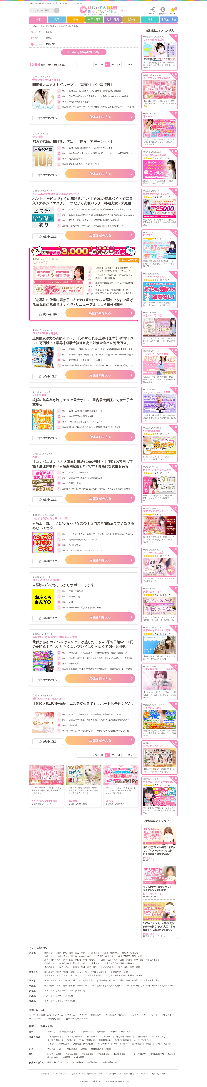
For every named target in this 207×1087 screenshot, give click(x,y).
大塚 (65, 953)
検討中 (173, 11)
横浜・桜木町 (91, 972)
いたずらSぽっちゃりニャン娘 (50, 518)
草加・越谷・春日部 (129, 980)
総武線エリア (50, 963)
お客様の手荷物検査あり (58, 1044)
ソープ (32, 1015)
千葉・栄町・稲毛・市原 (96, 985)
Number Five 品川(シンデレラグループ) (163, 193)
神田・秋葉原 (89, 960)
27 (167, 634)
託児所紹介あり (158, 1036)
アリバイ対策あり (87, 1040)
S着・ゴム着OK (121, 1044)
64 (118, 64)
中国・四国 (94, 19)
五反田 (127, 956)
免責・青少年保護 (158, 1074)
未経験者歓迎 (119, 1054)
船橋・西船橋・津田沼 (73, 985)
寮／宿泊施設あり (55, 1040)
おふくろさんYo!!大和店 (46, 580)
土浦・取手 (62, 990)
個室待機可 (107, 1036)
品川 (120, 956)
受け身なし (137, 1044)
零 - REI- (147, 116)
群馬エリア (49, 996)
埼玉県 (32, 980)
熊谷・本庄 (88, 980)
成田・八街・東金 (165, 985)
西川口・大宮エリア (53, 980)
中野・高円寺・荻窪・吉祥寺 (119, 963)
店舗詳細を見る (100, 116)
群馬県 (32, 996)
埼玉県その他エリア (108, 980)
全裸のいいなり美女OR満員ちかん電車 (54, 637)
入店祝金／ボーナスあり (120, 1031)
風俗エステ (96, 1015)
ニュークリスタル (152, 707)
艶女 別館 (37, 136)
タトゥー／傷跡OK (137, 1054)
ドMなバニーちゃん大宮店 (156, 392)
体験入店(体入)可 (54, 1062)
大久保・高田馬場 (130, 953)
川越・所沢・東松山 (148, 980)
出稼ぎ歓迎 (79, 1057)
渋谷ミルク (149, 934)
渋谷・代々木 (63, 956)
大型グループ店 (54, 1049)
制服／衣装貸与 (122, 1040)
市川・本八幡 (114, 985)
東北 (150, 19)
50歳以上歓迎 (103, 1054)
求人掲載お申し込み (113, 1074)
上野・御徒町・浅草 (129, 960)
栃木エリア (49, 1001)
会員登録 (162, 14)
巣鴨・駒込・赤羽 (77, 953)
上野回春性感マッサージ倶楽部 (159, 669)
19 (167, 197)
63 (113, 64)
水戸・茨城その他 (77, 990)
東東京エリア (109, 967)
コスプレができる (141, 1040)
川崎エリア (116, 972)
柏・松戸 (152, 985)
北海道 (131, 19)
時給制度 (101, 1031)
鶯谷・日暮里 (146, 960)
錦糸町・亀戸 (65, 963)
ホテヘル (59, 1015)
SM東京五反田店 (151, 430)
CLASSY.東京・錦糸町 (45, 333)
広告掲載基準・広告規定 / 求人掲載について (87, 1074)
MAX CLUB (39, 395)
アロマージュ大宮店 (153, 552)
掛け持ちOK (52, 1057)
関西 (57, 19)
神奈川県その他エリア (97, 975)
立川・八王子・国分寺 (69, 967)
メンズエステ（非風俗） (116, 1015)
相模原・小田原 (135, 975)
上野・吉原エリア (109, 960)
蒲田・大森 (137, 956)
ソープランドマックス (154, 894)
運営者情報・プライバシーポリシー (54, 1074)
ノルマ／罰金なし (75, 1036)
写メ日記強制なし (55, 1036)
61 (102, 64)
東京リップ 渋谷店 (152, 315)
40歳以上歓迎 (87, 1054)
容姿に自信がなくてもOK (161, 1054)
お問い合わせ (129, 1074)
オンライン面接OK (75, 1062)
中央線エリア (97, 963)
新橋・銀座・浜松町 (72, 960)
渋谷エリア (49, 956)
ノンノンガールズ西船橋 (155, 354)
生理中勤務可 (142, 1036)
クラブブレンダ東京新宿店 (44, 801)
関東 (123, 10)
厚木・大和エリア (52, 975)
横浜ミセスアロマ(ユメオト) (48, 698)
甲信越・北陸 (168, 19)
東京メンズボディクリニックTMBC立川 (163, 511)
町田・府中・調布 (89, 967)
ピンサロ (154, 1015)
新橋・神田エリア (52, 960)
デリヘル (71, 1015)
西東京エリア (50, 967)
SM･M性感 (166, 1015)
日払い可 (51, 1031)
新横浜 (101, 972)
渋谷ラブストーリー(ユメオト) (158, 469)
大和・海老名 (75, 975)
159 (130, 64)
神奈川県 (33, 972)
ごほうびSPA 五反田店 (154, 155)
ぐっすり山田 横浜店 (153, 39)
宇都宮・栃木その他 (66, 1001)
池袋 (59, 953)
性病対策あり (105, 1040)
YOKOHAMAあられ (153, 276)
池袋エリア (49, 953)
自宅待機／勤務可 (124, 1036)
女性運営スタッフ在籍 (83, 1044)
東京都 (32, 953)
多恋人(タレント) (152, 591)
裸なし (149, 1044)
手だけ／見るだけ (164, 1044)
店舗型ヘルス (45, 1015)
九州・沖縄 (113, 19)
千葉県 (32, 985)
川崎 (126, 972)
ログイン (152, 14)
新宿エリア (96, 953)
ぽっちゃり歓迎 (54, 1054)
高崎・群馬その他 (65, 996)
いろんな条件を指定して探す (85, 52)
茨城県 (32, 990)
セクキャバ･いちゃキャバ (76, 1019)
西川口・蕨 (70, 980)
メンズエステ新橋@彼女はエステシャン (55, 193)
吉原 (155, 960)
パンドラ (148, 858)
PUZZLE (147, 235)
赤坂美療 (73, 801)
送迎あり (71, 1040)
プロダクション (54, 1019)
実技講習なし (93, 1062)
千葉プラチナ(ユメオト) (46, 79)
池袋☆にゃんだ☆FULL (155, 746)
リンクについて (143, 1074)
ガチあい (110, 801)
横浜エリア (49, 972)
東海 (75, 19)
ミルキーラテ (40, 262)
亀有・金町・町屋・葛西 (129, 967)
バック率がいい (86, 1031)
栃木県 (32, 1001)
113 (168, 238)
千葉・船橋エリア (52, 985)
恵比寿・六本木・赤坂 (81, 956)
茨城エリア (49, 990)
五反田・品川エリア (106, 956)
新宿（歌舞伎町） (112, 953)
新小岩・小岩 (79, 963)
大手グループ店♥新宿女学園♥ (158, 782)
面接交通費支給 (110, 1062)
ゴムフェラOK (103, 1044)
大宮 (79, 980)
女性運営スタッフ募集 (101, 1049)
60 (96, 64)
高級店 (84, 1049)
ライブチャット (36, 1019)
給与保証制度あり (67, 1031)
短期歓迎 (66, 1057)
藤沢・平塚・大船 (118, 975)
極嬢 (35, 456)
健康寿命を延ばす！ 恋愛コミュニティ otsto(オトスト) (172, 630)
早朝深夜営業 (71, 1049)
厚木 (65, 975)
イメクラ (83, 1015)
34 (167, 595)
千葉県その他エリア (136, 985)
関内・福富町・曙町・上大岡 (70, 972)
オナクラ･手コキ (138, 1015)
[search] (42, 10)
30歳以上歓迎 (71, 1054)
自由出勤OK (92, 1036)
